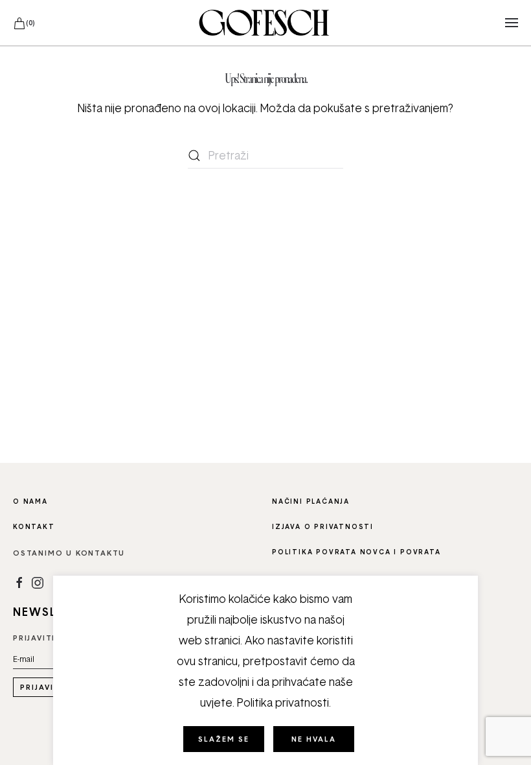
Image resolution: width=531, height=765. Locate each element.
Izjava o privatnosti (323, 526)
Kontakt (34, 526)
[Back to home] (265, 22)
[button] (511, 22)
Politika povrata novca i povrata (356, 551)
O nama (30, 501)
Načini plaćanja (311, 501)
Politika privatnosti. (284, 702)
